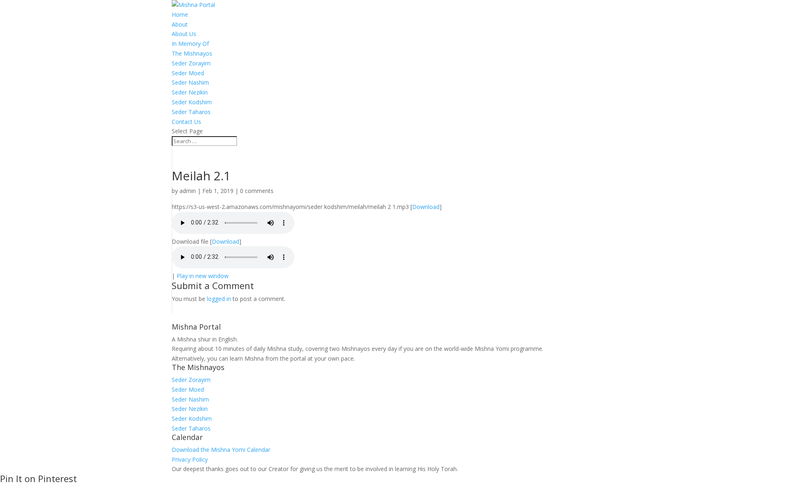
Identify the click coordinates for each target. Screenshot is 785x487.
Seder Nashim (190, 82)
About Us (184, 34)
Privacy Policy (190, 459)
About (180, 24)
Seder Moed (188, 73)
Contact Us (186, 122)
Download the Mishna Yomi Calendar (221, 449)
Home (180, 14)
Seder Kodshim (192, 102)
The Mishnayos (192, 53)
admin (187, 191)
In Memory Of (190, 43)
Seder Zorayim (191, 63)
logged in (219, 299)
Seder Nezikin (190, 92)
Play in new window (203, 276)
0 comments (257, 191)
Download (426, 207)
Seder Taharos (191, 112)
